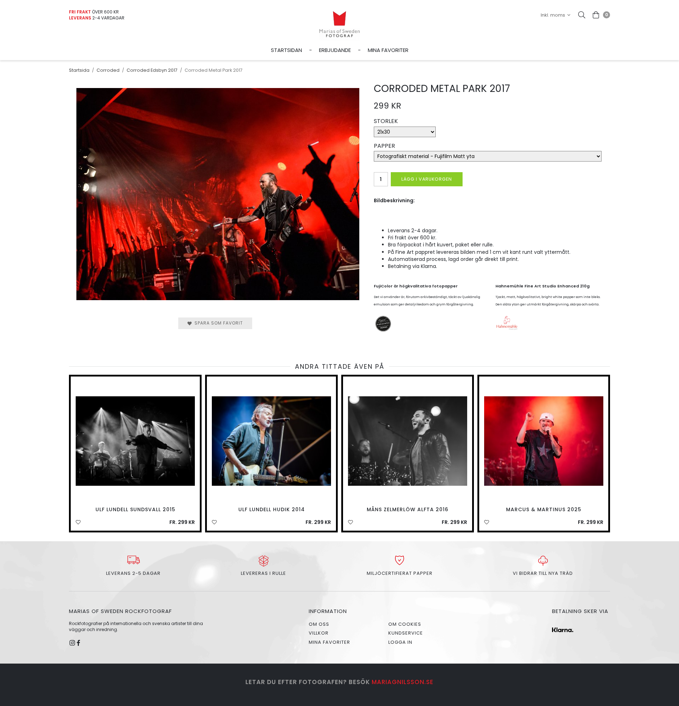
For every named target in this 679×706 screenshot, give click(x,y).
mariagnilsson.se (403, 682)
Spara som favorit (217, 323)
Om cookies (404, 624)
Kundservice (405, 633)
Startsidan (286, 50)
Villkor (319, 633)
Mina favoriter (388, 50)
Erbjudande (335, 50)
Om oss (319, 624)
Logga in (400, 642)
